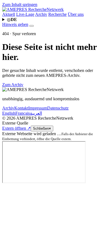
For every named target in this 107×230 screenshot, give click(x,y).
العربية (36, 113)
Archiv (41, 14)
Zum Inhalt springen (19, 4)
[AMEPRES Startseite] (33, 9)
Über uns (76, 14)
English (8, 113)
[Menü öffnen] (31, 26)
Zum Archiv (12, 84)
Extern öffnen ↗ (16, 128)
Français (22, 113)
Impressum (37, 108)
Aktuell (8, 14)
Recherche (57, 14)
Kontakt (21, 108)
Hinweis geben (15, 24)
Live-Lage (25, 14)
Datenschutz (58, 108)
